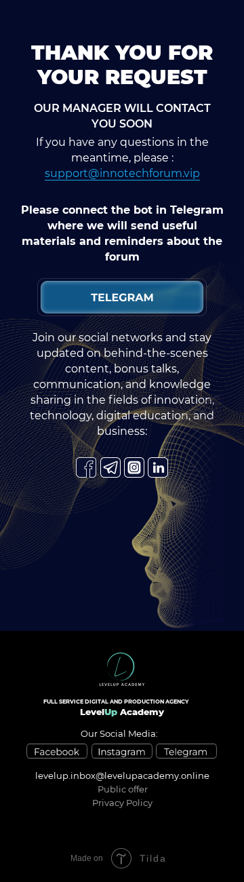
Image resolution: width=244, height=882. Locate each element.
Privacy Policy (122, 802)
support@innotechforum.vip (122, 173)
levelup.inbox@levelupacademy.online (122, 775)
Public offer (123, 789)
